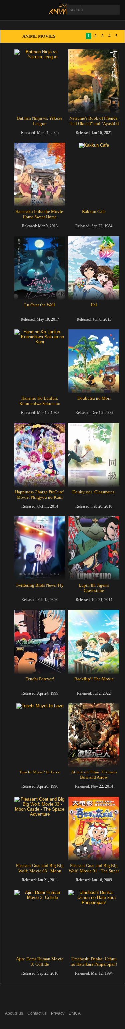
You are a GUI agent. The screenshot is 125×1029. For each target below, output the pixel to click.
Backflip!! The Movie (94, 678)
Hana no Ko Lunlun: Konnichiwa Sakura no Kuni (39, 403)
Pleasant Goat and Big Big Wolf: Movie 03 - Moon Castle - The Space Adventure (40, 873)
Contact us (37, 1013)
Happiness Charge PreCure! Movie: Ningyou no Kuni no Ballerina (39, 497)
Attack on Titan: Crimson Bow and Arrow (94, 775)
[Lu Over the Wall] (39, 268)
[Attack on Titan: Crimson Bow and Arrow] (93, 735)
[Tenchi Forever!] (39, 642)
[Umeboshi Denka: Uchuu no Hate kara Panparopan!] (93, 922)
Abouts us (14, 1013)
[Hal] (93, 268)
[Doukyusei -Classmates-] (93, 455)
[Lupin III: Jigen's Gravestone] (93, 548)
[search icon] (73, 20)
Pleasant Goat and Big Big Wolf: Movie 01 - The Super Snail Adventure (94, 871)
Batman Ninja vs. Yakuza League (39, 121)
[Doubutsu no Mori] (93, 361)
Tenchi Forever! (40, 678)
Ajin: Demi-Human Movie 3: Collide (39, 961)
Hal (94, 304)
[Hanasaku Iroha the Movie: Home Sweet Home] (39, 174)
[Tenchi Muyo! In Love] (39, 735)
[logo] (63, 13)
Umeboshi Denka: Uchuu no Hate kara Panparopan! (94, 961)
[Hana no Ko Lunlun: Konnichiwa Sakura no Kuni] (39, 361)
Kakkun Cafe (94, 211)
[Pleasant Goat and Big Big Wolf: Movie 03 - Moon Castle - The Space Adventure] (39, 828)
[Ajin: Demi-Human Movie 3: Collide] (39, 922)
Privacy (57, 1013)
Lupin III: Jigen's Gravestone (94, 588)
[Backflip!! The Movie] (93, 642)
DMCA (75, 1013)
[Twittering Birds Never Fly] (39, 548)
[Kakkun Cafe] (93, 174)
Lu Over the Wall (39, 304)
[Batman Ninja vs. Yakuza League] (39, 81)
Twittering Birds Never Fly (40, 585)
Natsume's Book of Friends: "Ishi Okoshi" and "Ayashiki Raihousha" (94, 123)
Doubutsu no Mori (94, 398)
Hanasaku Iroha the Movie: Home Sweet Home (39, 214)
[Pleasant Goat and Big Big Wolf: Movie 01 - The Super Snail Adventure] (93, 828)
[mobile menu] (9, 9)
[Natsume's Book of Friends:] (93, 81)
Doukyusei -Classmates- (94, 491)
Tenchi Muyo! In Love (39, 772)
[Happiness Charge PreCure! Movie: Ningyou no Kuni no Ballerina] (39, 455)
